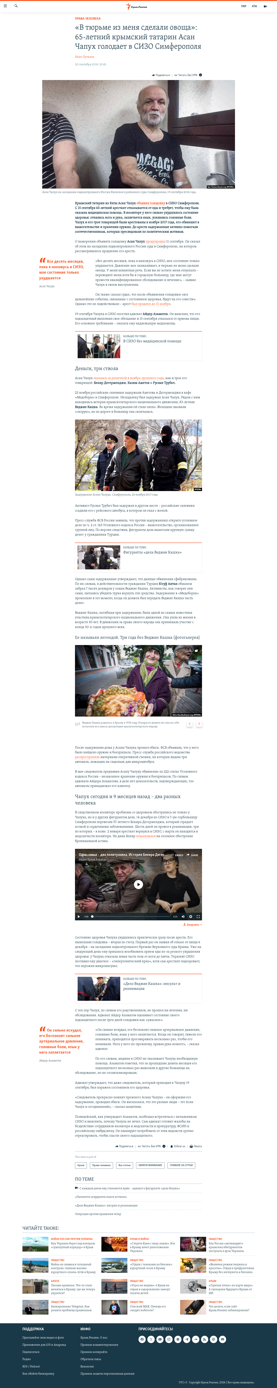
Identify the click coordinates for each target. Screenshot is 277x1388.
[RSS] (204, 1339)
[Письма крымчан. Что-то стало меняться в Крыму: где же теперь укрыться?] (35, 1286)
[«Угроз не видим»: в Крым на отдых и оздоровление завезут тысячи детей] (114, 1286)
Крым (212, 1281)
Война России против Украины (72, 1239)
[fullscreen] (198, 916)
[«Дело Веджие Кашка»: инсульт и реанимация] (99, 989)
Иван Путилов (84, 57)
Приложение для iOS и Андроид (44, 1345)
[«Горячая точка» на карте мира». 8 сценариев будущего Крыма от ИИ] (193, 1286)
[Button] (161, 75)
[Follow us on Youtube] (160, 1339)
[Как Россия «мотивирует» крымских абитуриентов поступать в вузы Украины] (193, 1244)
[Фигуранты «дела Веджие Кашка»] (99, 557)
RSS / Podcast (31, 1366)
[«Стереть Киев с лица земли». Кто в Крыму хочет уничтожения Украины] (114, 1244)
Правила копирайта (93, 1352)
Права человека (88, 19)
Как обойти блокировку (38, 1373)
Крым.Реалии (96, 859)
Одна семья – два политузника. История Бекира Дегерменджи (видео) (134, 855)
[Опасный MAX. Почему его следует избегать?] (114, 1307)
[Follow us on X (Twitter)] (151, 1339)
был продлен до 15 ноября (151, 304)
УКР (243, 6)
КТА (254, 6)
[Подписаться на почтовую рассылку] (222, 1339)
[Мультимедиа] (265, 6)
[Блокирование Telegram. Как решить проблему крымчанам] (35, 1307)
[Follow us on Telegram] (186, 1339)
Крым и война (139, 1239)
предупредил (155, 241)
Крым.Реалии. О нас (93, 1337)
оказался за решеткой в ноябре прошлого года (128, 378)
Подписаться (30, 1352)
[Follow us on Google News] (177, 1339)
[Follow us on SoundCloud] (195, 1339)
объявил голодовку (151, 203)
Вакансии (87, 1366)
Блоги (55, 1281)
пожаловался (146, 836)
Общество (215, 1239)
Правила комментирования (99, 1345)
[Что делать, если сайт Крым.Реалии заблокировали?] (193, 1307)
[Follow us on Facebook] (142, 1339)
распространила (87, 757)
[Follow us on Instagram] (168, 1339)
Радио (26, 1359)
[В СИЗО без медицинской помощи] (99, 346)
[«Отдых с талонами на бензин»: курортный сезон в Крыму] (114, 1265)
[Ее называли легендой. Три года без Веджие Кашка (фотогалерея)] (138, 681)
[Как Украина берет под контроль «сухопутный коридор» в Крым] (35, 1244)
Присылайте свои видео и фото (43, 1337)
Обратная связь (90, 1359)
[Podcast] (213, 1339)
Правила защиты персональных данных (107, 1373)
